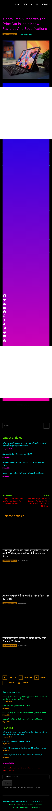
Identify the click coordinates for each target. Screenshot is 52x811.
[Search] (46, 426)
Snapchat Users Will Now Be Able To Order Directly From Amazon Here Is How (13, 501)
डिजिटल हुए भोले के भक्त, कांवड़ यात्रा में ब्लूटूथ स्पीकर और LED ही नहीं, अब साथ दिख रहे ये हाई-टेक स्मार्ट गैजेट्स (25, 444)
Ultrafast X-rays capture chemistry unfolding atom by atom (23, 463)
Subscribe (7, 783)
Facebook (12, 677)
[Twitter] (19, 683)
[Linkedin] (36, 677)
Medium (11, 683)
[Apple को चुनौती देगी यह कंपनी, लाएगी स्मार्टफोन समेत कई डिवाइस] (26, 579)
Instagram (28, 677)
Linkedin (43, 677)
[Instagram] (21, 677)
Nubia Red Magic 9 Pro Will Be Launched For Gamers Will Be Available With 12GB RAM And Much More (38, 502)
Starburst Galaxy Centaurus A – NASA (17, 454)
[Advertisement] (26, 113)
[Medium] (5, 683)
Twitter (25, 683)
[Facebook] (5, 677)
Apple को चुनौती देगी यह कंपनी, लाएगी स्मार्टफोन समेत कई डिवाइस (23, 473)
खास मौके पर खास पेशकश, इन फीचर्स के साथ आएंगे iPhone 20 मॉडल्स (24, 639)
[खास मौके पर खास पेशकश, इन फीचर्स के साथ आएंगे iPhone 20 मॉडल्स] (26, 622)
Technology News (9, 34)
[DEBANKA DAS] (9, 410)
